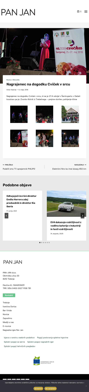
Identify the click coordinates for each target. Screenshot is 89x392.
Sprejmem (38, 388)
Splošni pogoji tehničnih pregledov (19, 346)
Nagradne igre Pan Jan (13, 330)
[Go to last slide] (6, 215)
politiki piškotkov (44, 385)
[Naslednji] (82, 215)
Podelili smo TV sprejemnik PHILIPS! (19, 167)
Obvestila (16, 80)
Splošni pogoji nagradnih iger (40, 342)
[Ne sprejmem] (86, 386)
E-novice (7, 326)
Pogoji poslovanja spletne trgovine (52, 337)
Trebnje (6, 302)
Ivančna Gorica (9, 306)
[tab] (39, 242)
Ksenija (13, 90)
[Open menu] (86, 11)
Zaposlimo (7, 318)
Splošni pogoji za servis (14, 342)
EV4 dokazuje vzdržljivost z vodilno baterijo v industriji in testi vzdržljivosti (66, 226)
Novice (9, 80)
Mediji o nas (8, 322)
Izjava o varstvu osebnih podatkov (19, 337)
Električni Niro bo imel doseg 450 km (69, 167)
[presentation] (66, 204)
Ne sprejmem (51, 388)
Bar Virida (7, 310)
